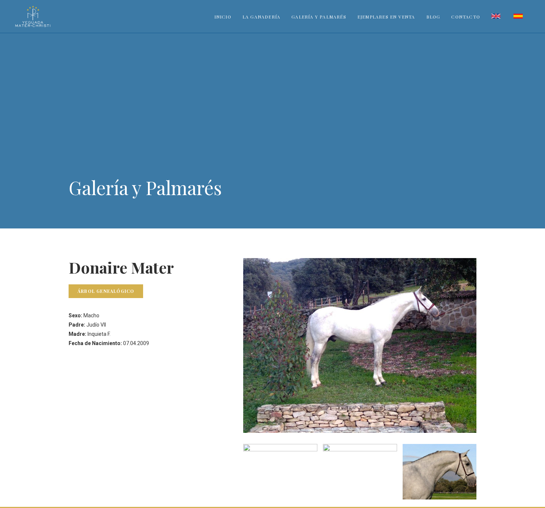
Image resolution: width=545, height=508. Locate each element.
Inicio (222, 17)
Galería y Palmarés (318, 17)
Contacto (465, 17)
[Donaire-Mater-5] (360, 471)
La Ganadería (261, 17)
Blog (433, 17)
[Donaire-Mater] (440, 471)
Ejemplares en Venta (386, 17)
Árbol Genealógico (105, 291)
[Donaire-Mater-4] (280, 471)
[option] (280, 471)
